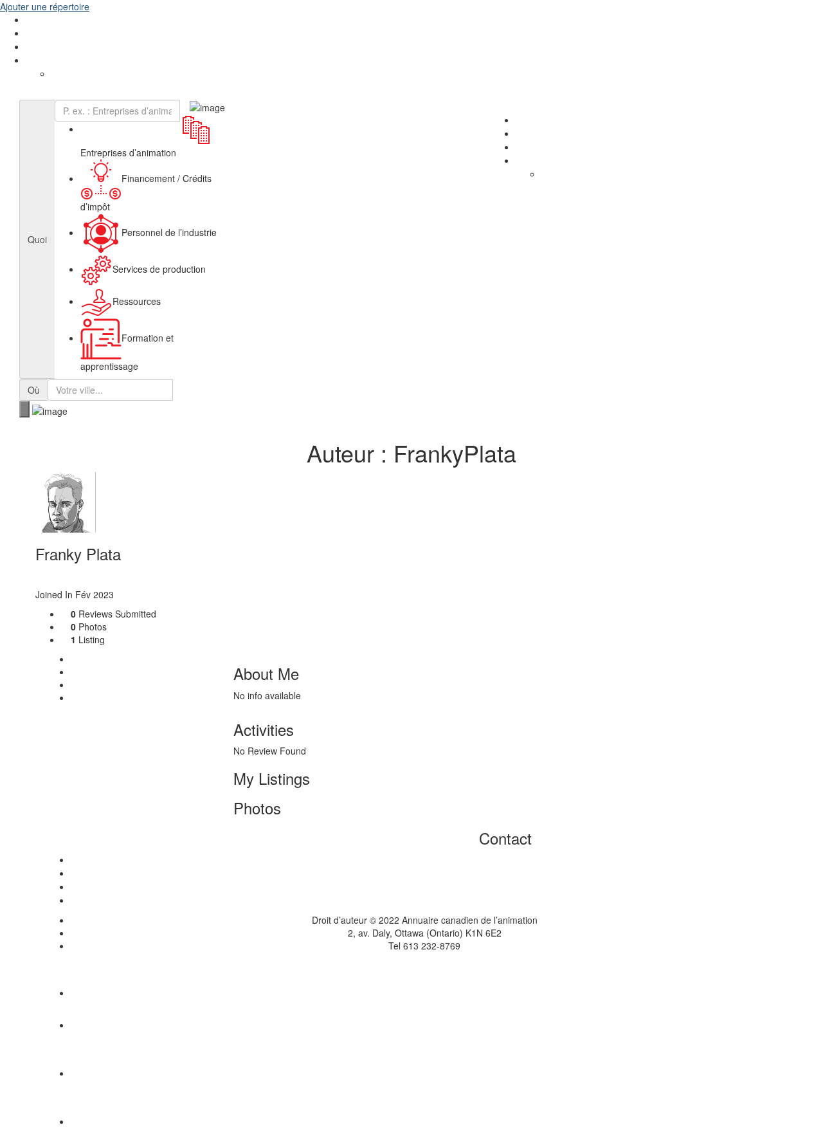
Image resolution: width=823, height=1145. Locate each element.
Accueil (424, 860)
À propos (44, 20)
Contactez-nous (58, 47)
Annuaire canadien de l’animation (77, 93)
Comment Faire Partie (70, 33)
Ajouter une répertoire (44, 6)
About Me (99, 658)
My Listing (100, 671)
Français (68, 74)
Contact (95, 697)
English (40, 60)
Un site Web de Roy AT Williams (412, 964)
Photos (93, 684)
